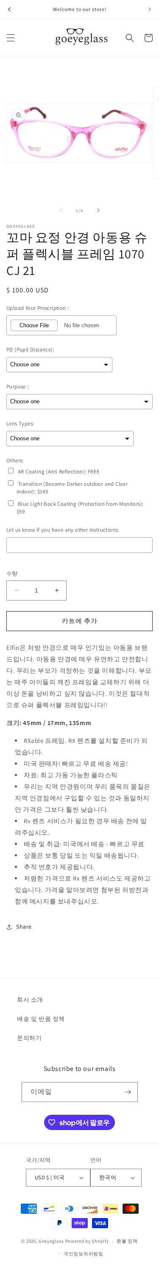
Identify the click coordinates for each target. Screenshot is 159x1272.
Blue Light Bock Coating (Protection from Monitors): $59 (80, 507)
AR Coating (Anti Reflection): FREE (59, 471)
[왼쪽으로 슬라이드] (61, 210)
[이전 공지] (9, 9)
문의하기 (29, 1038)
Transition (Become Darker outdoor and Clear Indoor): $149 (72, 487)
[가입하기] (128, 1092)
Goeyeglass (51, 1241)
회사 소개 (30, 999)
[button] (10, 37)
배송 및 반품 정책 (41, 1019)
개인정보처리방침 (83, 1254)
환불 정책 (127, 1241)
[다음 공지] (149, 9)
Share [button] (24, 926)
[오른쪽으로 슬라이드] (98, 210)
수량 (12, 573)
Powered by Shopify (87, 1241)
